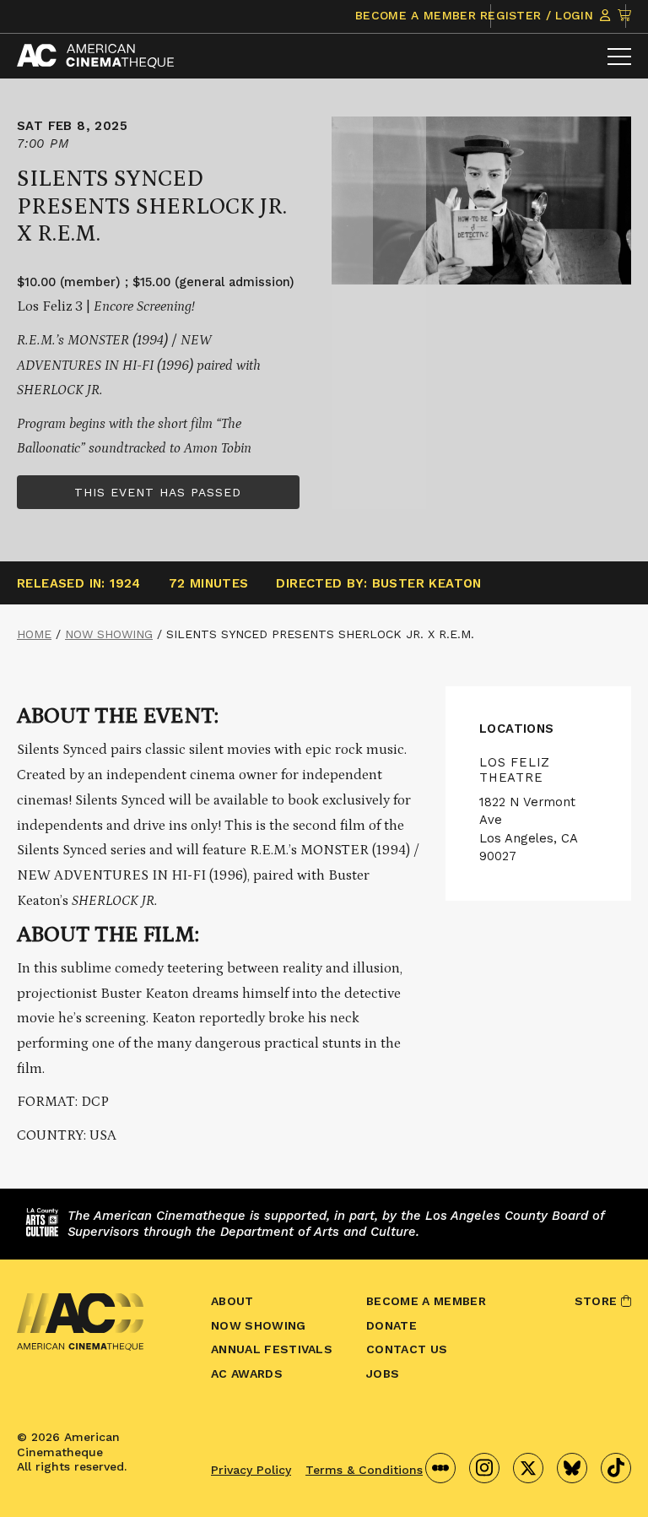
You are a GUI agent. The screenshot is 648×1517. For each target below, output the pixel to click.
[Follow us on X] (528, 1468)
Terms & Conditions (364, 1469)
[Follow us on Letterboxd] (440, 1468)
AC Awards (247, 1373)
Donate (391, 1325)
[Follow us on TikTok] (616, 1468)
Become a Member (415, 15)
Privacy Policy (251, 1469)
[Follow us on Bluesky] (572, 1468)
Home (34, 634)
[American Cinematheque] (95, 56)
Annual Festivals (271, 1349)
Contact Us (406, 1349)
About (232, 1301)
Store (598, 1301)
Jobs (382, 1373)
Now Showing (109, 634)
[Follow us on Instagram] (484, 1468)
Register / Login (538, 15)
